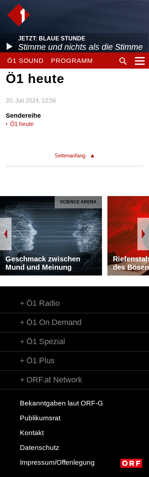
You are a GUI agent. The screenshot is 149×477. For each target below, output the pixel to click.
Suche (123, 61)
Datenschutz (39, 447)
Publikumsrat (40, 418)
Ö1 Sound (25, 60)
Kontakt (32, 433)
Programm (72, 60)
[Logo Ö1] (18, 15)
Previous (6, 234)
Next (143, 234)
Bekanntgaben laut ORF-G (61, 403)
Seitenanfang (70, 155)
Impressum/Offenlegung (57, 462)
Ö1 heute (22, 124)
